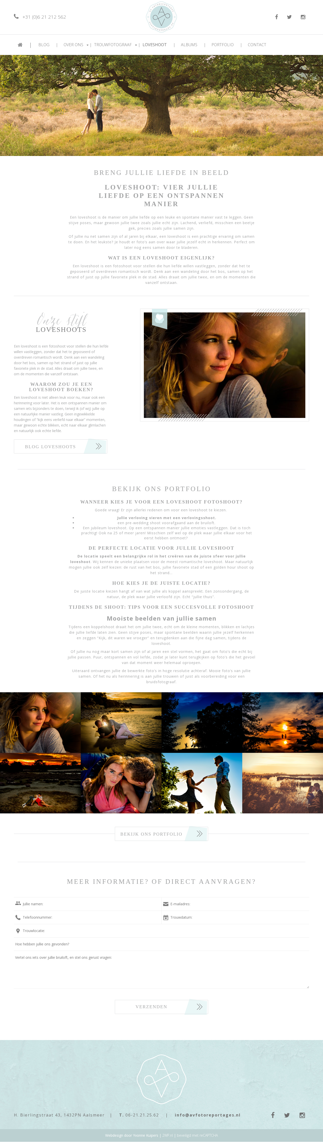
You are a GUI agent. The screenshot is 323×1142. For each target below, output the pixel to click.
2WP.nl (167, 1135)
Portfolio (226, 44)
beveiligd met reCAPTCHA (197, 1135)
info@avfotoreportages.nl (208, 1115)
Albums (193, 44)
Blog (48, 44)
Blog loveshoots (50, 446)
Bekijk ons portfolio (151, 834)
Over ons (78, 44)
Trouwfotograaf (117, 44)
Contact (257, 44)
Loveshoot (159, 44)
